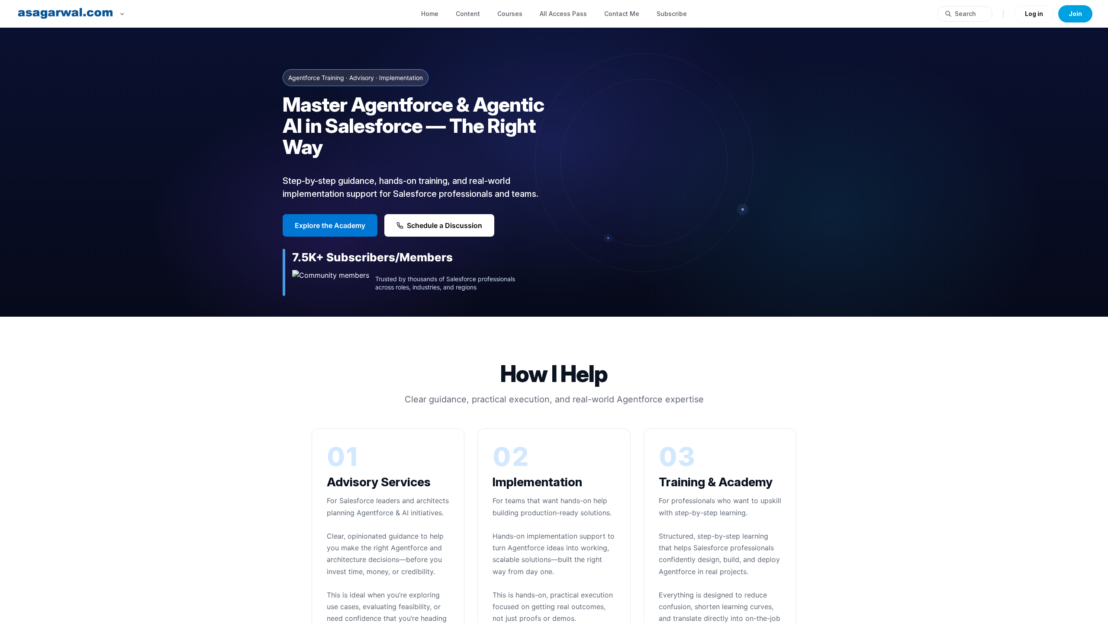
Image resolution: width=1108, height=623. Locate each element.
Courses (509, 13)
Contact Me (621, 13)
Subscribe (672, 13)
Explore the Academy (330, 225)
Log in (1034, 13)
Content (468, 13)
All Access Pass (563, 13)
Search (965, 13)
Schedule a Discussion (444, 225)
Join (1075, 13)
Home (429, 13)
